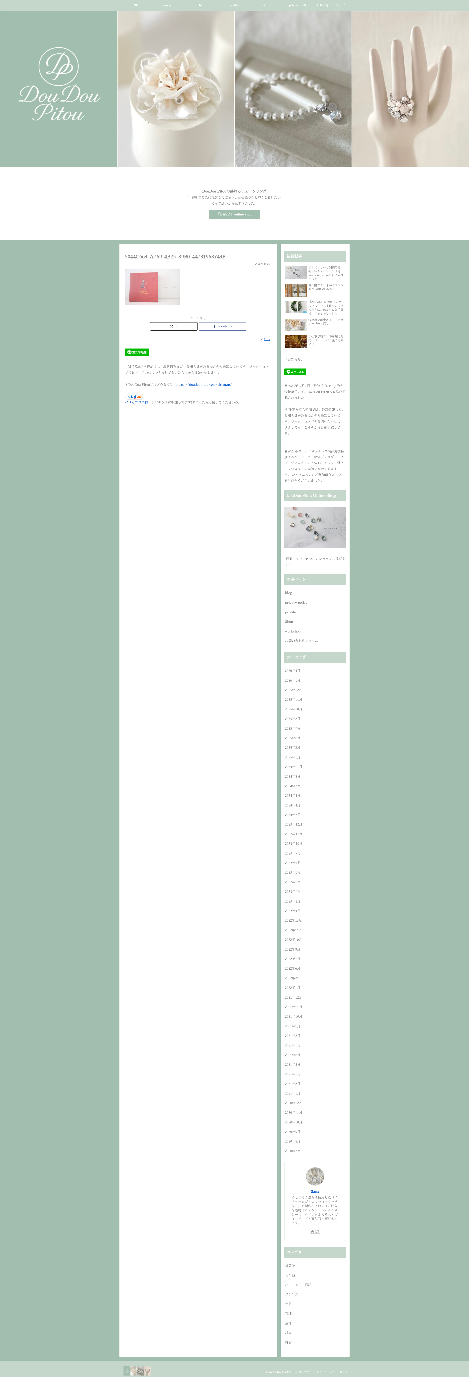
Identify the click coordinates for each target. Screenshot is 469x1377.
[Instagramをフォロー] (317, 1231)
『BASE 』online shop (234, 214)
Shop (289, 621)
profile (290, 612)
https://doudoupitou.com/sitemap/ (204, 384)
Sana (315, 1191)
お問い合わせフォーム (301, 641)
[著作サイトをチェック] (312, 1231)
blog (288, 593)
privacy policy (296, 602)
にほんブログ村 (136, 402)
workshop (293, 631)
